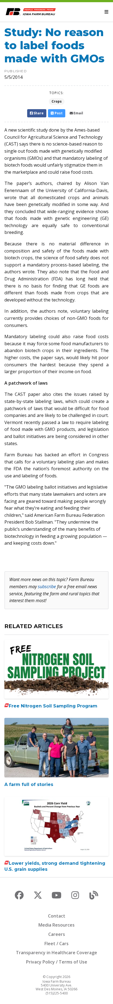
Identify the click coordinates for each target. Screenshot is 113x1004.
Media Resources (56, 925)
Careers (56, 934)
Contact (56, 916)
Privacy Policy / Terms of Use (56, 962)
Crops (57, 101)
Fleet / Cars (56, 944)
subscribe (47, 587)
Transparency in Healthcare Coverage (56, 953)
